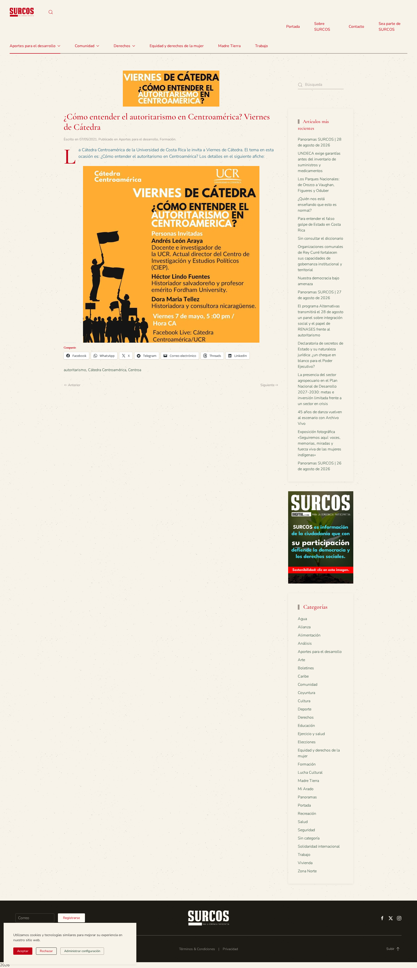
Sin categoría (309, 838)
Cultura (304, 701)
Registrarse (71, 918)
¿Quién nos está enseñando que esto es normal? (317, 204)
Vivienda (305, 863)
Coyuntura (306, 692)
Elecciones (307, 742)
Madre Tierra (229, 46)
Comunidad (307, 684)
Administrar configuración (82, 951)
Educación (306, 725)
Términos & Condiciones (197, 949)
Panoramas (307, 797)
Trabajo (261, 46)
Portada (293, 26)
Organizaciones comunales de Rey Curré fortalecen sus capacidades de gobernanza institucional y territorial (320, 258)
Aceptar (22, 951)
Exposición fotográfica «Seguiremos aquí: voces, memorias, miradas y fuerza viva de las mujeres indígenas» (319, 443)
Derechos (306, 717)
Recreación (307, 813)
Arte (301, 660)
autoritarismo (75, 370)
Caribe (303, 676)
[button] (50, 12)
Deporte (304, 709)
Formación (167, 139)
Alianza (304, 627)
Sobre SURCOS (322, 26)
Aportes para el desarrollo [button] (33, 46)
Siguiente (267, 385)
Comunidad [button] (84, 46)
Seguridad (306, 830)
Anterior (74, 385)
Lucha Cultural (310, 772)
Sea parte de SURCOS (390, 26)
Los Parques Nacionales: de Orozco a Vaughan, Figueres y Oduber (319, 184)
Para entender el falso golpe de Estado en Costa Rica (319, 224)
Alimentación (309, 635)
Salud (303, 821)
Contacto (356, 26)
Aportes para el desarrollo (138, 139)
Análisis (305, 643)
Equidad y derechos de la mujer (177, 46)
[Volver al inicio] (22, 12)
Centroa (134, 370)
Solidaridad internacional (319, 846)
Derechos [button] (122, 46)
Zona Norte (307, 871)
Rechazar (46, 951)
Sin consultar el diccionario (320, 238)
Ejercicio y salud (311, 734)
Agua (302, 618)
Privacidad (230, 949)
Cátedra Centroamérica (107, 370)
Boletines (306, 668)
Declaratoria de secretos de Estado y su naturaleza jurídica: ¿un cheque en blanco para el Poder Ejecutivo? (320, 355)
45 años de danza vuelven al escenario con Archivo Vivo (320, 417)
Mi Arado (305, 789)
